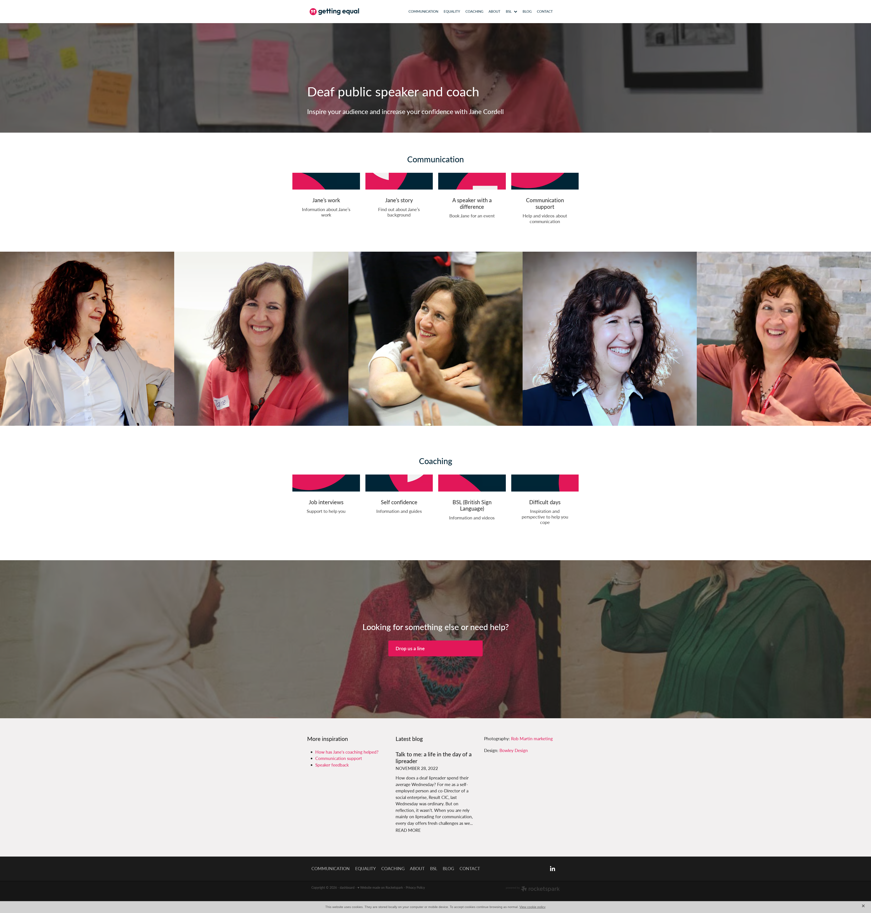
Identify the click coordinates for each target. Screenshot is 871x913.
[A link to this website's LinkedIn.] (562, 11)
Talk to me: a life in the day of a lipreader (434, 757)
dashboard (347, 887)
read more (408, 830)
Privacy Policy (415, 887)
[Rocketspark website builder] (533, 889)
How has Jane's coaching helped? (347, 752)
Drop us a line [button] (410, 648)
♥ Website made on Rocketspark (380, 887)
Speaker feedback (332, 765)
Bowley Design (513, 750)
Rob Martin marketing (532, 738)
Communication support (338, 758)
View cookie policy (532, 907)
